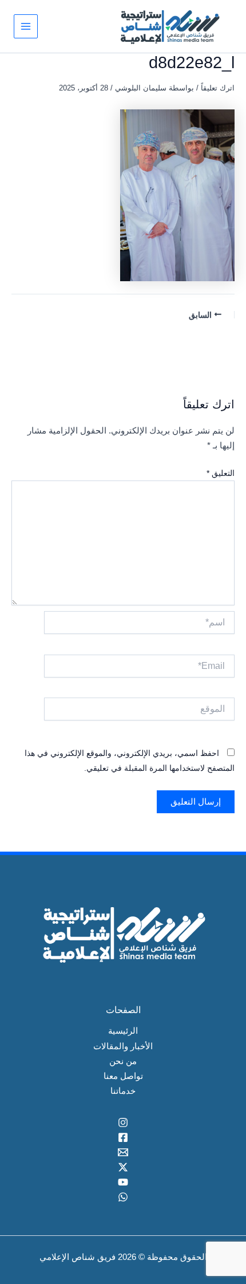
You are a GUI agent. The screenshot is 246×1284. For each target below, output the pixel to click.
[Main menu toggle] (26, 26)
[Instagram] (123, 1122)
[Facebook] (123, 1137)
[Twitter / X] (123, 1167)
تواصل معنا (123, 1076)
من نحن (123, 1061)
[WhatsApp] (123, 1197)
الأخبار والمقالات (123, 1046)
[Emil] (123, 1152)
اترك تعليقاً (218, 88)
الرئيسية (123, 1030)
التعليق (221, 473)
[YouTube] (123, 1182)
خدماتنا (123, 1091)
